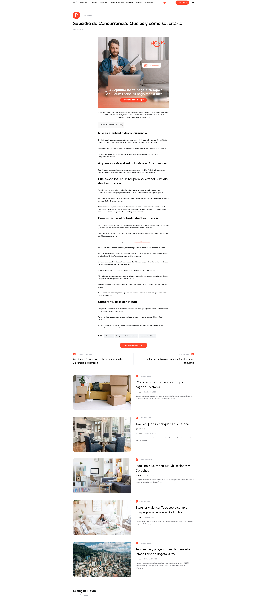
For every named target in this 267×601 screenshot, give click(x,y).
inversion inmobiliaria (148, 336)
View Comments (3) (132, 345)
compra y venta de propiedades (126, 336)
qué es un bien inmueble (142, 242)
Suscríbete (182, 2)
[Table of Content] (121, 124)
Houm (140, 392)
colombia (109, 336)
